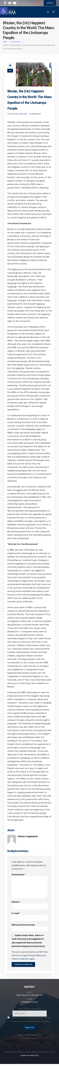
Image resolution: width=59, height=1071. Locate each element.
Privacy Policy (34, 955)
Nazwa (16, 901)
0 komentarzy (35, 114)
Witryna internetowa (23, 924)
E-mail (16, 913)
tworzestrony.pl (32, 1055)
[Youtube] (14, 3)
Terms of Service (20, 958)
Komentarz (18, 874)
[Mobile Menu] (53, 11)
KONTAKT (50, 3)
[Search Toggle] (48, 12)
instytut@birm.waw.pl (29, 1002)
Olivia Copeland (20, 114)
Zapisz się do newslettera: (29, 1009)
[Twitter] (10, 3)
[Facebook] (5, 3)
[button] (3, 11)
